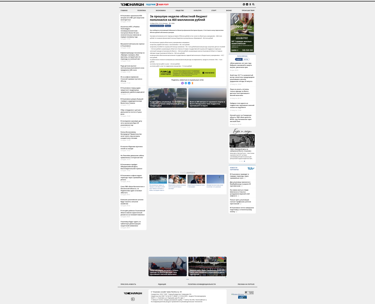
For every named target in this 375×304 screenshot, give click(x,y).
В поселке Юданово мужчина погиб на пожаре (132, 148)
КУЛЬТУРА (197, 10)
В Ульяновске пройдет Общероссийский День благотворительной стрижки (131, 166)
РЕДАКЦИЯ (162, 284)
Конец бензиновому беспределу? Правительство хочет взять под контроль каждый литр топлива (131, 135)
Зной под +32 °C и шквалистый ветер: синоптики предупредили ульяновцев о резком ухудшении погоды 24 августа (242, 78)
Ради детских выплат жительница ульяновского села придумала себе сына (132, 68)
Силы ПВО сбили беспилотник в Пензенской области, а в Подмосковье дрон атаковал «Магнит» (132, 190)
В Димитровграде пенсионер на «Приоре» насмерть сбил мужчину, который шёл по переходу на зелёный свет (133, 56)
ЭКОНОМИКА (161, 10)
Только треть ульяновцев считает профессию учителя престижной (240, 202)
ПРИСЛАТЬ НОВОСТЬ (128, 284)
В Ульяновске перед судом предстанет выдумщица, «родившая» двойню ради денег (133, 90)
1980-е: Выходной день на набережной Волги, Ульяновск (240, 150)
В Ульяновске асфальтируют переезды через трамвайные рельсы (131, 177)
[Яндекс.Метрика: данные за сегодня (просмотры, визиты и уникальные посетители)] (237, 294)
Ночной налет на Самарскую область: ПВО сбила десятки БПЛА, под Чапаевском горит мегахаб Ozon (241, 118)
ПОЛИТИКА (141, 10)
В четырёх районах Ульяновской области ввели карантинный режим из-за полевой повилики (133, 213)
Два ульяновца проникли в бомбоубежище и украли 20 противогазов (240, 184)
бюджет (168, 26)
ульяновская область (157, 26)
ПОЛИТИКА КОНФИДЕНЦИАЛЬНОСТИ (202, 284)
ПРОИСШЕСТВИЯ (248, 10)
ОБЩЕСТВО (180, 10)
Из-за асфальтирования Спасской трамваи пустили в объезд (131, 79)
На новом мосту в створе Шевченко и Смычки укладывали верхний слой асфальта (240, 193)
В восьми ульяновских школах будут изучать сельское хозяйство (132, 202)
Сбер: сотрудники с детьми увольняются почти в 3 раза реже (131, 112)
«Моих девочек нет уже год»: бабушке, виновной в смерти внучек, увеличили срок (241, 65)
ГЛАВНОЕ (124, 10)
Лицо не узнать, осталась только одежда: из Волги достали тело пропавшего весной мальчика (239, 92)
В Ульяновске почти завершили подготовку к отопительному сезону (242, 210)
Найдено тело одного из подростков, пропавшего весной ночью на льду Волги (242, 105)
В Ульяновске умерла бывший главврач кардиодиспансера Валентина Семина (132, 101)
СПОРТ (213, 10)
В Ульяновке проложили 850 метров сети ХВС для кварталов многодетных (132, 18)
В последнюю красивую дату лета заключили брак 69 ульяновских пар (131, 123)
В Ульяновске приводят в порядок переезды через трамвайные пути (239, 176)
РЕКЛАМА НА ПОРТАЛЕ (246, 284)
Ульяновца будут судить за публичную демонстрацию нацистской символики (131, 224)
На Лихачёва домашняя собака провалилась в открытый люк (132, 156)
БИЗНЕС (229, 10)
